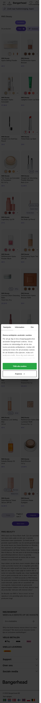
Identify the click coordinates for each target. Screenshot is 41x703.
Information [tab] (19, 327)
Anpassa (18, 374)
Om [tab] (32, 327)
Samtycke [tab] (7, 327)
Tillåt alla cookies (20, 366)
